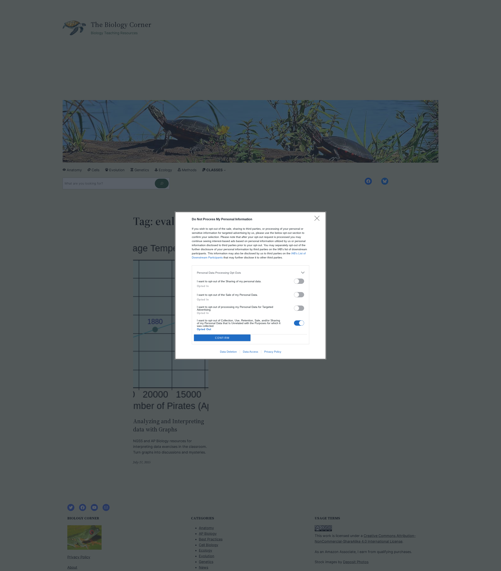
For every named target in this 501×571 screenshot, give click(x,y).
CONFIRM (222, 337)
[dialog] (250, 285)
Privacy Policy (272, 351)
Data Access (250, 351)
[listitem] (250, 273)
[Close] (318, 219)
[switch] (299, 281)
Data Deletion (228, 351)
